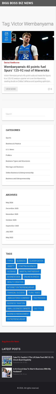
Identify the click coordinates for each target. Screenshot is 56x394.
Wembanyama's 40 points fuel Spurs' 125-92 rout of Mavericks (26, 68)
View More (11, 89)
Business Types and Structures (18, 161)
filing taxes (34, 293)
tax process (39, 298)
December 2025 (12, 208)
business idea (13, 277)
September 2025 (12, 226)
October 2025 (11, 220)
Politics (9, 155)
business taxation (16, 303)
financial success (16, 293)
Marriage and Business (15, 167)
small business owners (18, 309)
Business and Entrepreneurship (18, 178)
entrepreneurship (16, 319)
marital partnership (29, 271)
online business (31, 277)
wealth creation (15, 282)
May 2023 (9, 237)
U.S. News (10, 149)
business (21, 261)
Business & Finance (13, 144)
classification (36, 261)
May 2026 (9, 203)
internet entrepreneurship (20, 287)
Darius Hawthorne (11, 63)
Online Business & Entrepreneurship (20, 173)
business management (18, 314)
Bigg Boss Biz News (17, 3)
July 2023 (9, 232)
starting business (27, 266)
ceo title (38, 309)
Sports (8, 138)
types (10, 261)
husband (11, 271)
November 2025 (12, 214)
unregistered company (18, 298)
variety (10, 266)
